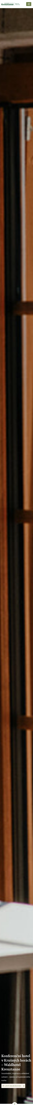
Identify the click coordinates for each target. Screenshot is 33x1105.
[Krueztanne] (11, 4)
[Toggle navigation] (28, 4)
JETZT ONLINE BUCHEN (13, 1086)
